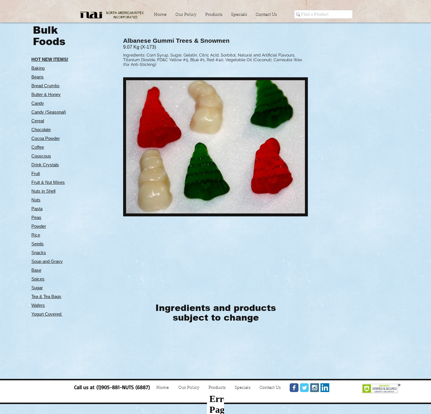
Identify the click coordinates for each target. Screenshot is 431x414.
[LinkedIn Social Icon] (324, 387)
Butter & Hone (44, 94)
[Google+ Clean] (349, 387)
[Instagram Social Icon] (314, 387)
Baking (38, 68)
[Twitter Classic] (304, 387)
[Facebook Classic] (294, 387)
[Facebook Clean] (337, 387)
